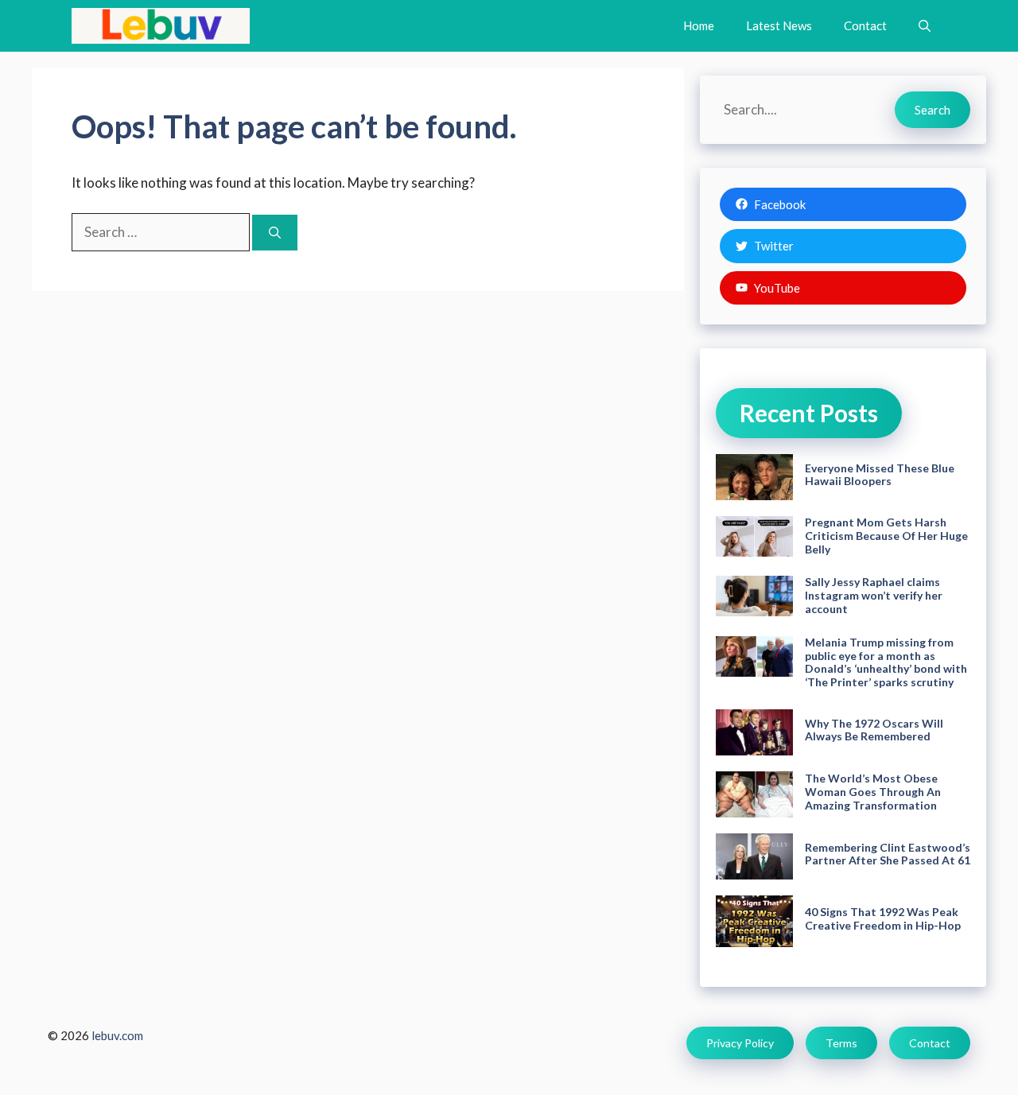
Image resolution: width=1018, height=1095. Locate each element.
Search (932, 110)
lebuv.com (117, 1035)
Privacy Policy (740, 1043)
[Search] (274, 232)
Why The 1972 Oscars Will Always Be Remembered (874, 730)
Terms (841, 1043)
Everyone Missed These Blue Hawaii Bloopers (879, 474)
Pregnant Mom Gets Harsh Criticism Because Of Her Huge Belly (886, 535)
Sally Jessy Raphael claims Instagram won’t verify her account (873, 595)
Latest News (779, 25)
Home (698, 25)
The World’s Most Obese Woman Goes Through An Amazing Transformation (873, 791)
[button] (924, 26)
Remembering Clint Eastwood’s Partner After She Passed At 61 (887, 854)
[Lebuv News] (161, 26)
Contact (865, 25)
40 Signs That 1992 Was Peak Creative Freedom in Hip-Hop (883, 918)
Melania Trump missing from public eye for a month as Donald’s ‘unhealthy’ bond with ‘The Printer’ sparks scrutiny (886, 662)
